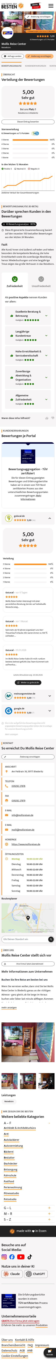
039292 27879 (18, 801)
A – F (27, 1123)
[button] (50, 1352)
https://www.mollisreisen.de (26, 844)
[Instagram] (4, 1257)
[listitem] (20, 1128)
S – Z (27, 1219)
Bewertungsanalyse (11, 66)
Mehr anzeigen (11, 734)
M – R (27, 1214)
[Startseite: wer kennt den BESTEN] (12, 6)
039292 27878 (18, 786)
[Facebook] (12, 1257)
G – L (27, 1208)
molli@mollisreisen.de (23, 830)
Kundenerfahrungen (35, 66)
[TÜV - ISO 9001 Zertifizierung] (8, 1301)
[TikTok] (29, 1257)
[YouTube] (21, 1257)
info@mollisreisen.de (22, 815)
